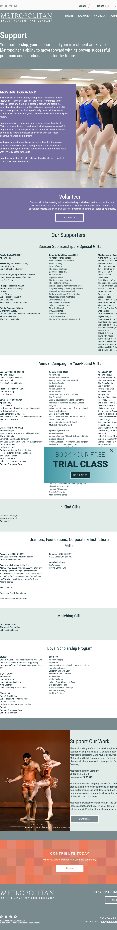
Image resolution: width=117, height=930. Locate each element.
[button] (111, 451)
